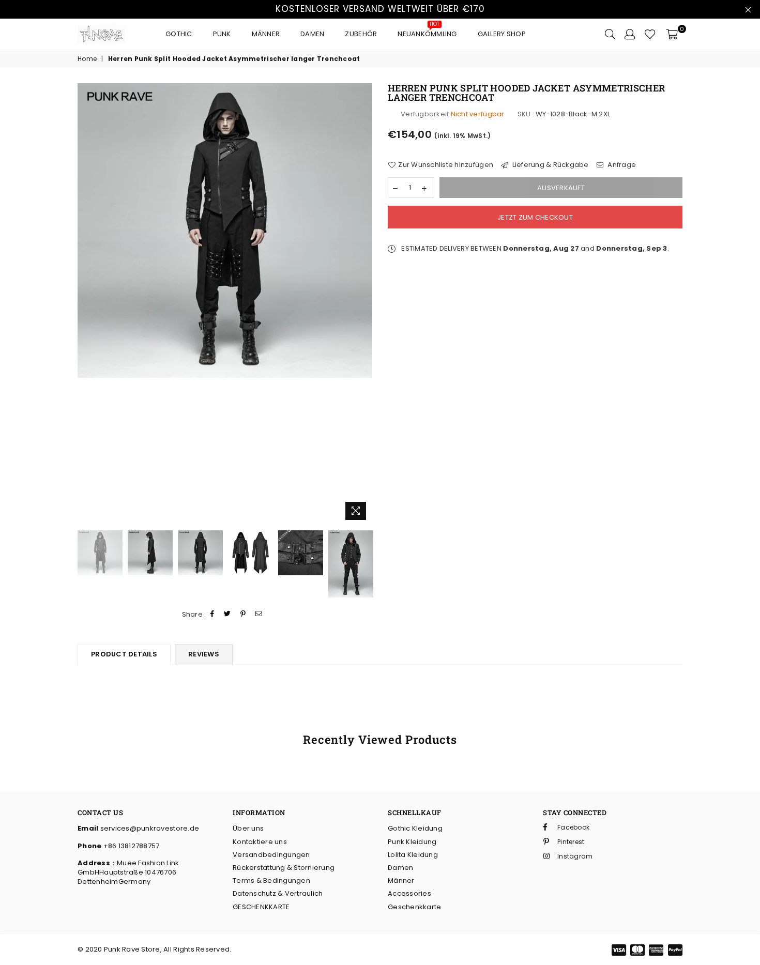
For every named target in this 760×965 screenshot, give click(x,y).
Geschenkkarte (414, 907)
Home (87, 59)
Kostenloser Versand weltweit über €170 (380, 9)
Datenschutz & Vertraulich (278, 893)
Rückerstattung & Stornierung (284, 867)
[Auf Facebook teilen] (212, 614)
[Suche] (610, 34)
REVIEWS (203, 654)
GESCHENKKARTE (261, 907)
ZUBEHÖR (361, 34)
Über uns (248, 828)
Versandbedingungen (271, 855)
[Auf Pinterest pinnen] (243, 614)
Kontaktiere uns (260, 842)
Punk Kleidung (412, 842)
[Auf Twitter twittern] (227, 614)
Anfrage (621, 165)
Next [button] (363, 304)
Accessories (409, 893)
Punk (222, 34)
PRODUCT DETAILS (124, 654)
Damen (312, 34)
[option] (225, 230)
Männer (266, 34)
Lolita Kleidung (413, 855)
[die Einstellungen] (630, 34)
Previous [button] (87, 304)
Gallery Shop (502, 34)
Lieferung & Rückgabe (549, 165)
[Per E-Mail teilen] (259, 614)
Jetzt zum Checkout (535, 217)
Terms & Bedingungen (271, 880)
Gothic (178, 34)
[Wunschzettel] (650, 34)
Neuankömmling (427, 31)
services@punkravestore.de (148, 828)
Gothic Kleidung (415, 828)
